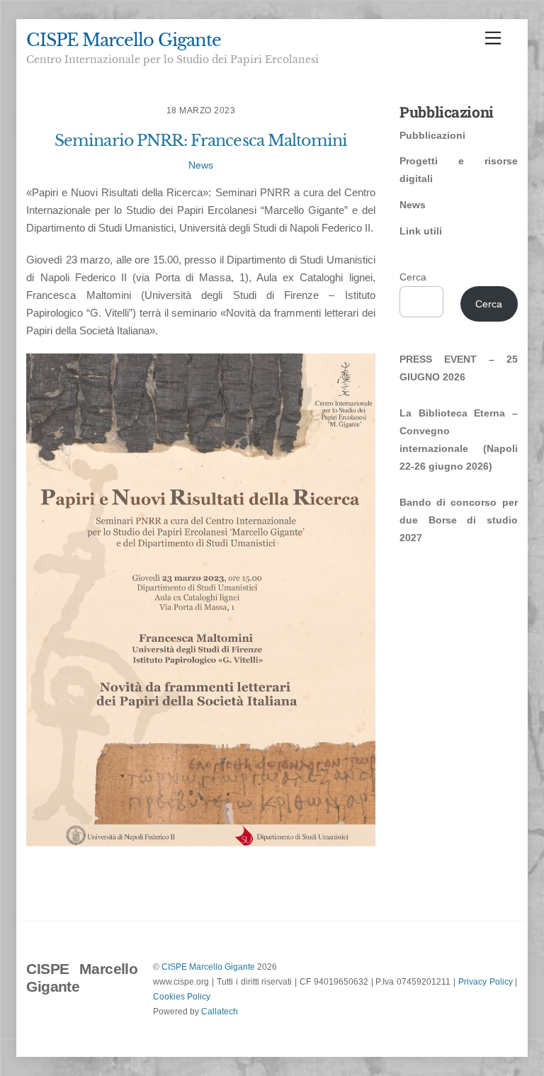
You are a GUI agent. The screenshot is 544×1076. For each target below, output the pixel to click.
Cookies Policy (181, 996)
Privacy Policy (485, 981)
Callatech (219, 1011)
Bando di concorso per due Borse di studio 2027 (458, 520)
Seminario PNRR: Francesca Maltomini (201, 140)
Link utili (421, 231)
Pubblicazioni (432, 135)
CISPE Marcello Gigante (208, 966)
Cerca (413, 277)
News (200, 165)
